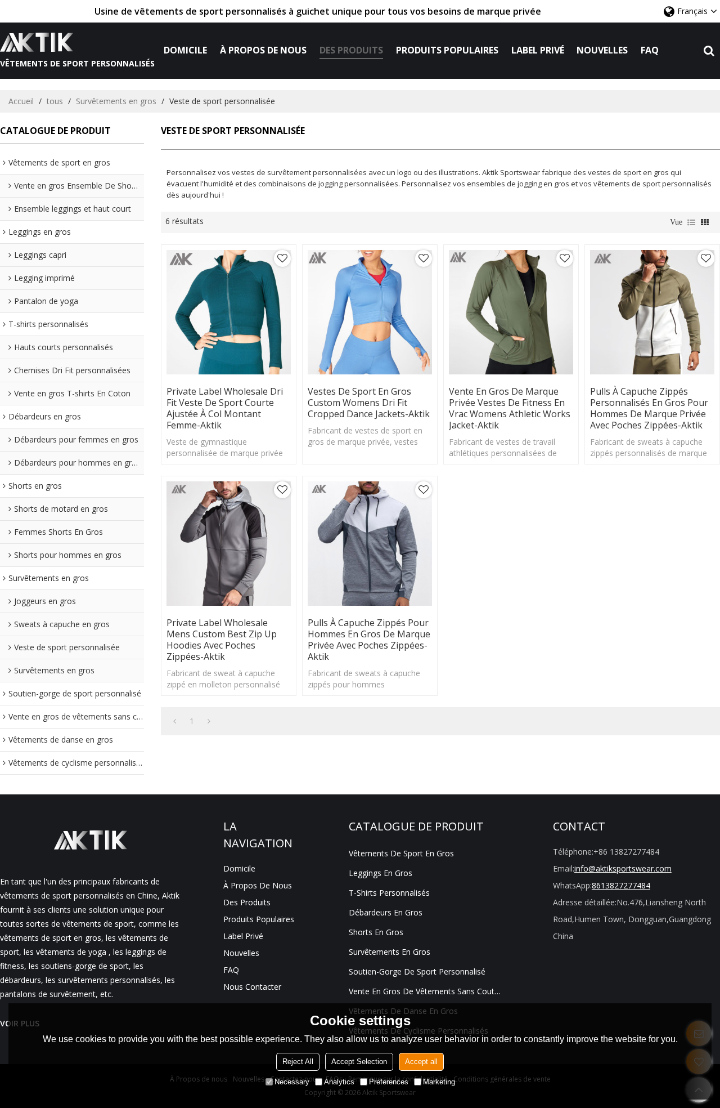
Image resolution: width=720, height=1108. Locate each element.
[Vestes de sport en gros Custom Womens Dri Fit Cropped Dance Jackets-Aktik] (370, 312)
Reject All (297, 1061)
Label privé (537, 50)
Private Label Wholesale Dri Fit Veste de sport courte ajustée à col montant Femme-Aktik (224, 408)
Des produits (351, 50)
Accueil (21, 101)
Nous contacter (252, 986)
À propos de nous (263, 50)
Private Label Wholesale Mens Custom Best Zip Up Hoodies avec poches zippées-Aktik (221, 639)
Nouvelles (602, 50)
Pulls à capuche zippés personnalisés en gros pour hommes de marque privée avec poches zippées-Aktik (649, 408)
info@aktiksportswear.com (623, 868)
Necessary (291, 1082)
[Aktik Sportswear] (77, 42)
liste (691, 222)
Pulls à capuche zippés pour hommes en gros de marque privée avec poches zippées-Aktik (369, 639)
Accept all (421, 1061)
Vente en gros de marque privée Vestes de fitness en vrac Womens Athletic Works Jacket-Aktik (509, 408)
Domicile (185, 50)
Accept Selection (359, 1061)
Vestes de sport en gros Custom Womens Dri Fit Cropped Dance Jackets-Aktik (369, 402)
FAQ (650, 50)
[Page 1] (175, 721)
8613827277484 (621, 885)
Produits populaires (447, 50)
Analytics (339, 1082)
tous (55, 101)
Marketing (439, 1082)
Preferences (388, 1082)
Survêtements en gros (116, 101)
